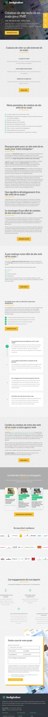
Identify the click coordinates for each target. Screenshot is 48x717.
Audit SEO (20, 716)
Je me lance (24, 90)
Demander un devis (12, 32)
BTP (8, 272)
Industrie (9, 270)
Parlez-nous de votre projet (24, 514)
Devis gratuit (24, 286)
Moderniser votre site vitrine (8, 716)
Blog (32, 716)
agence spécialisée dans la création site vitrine (22, 432)
